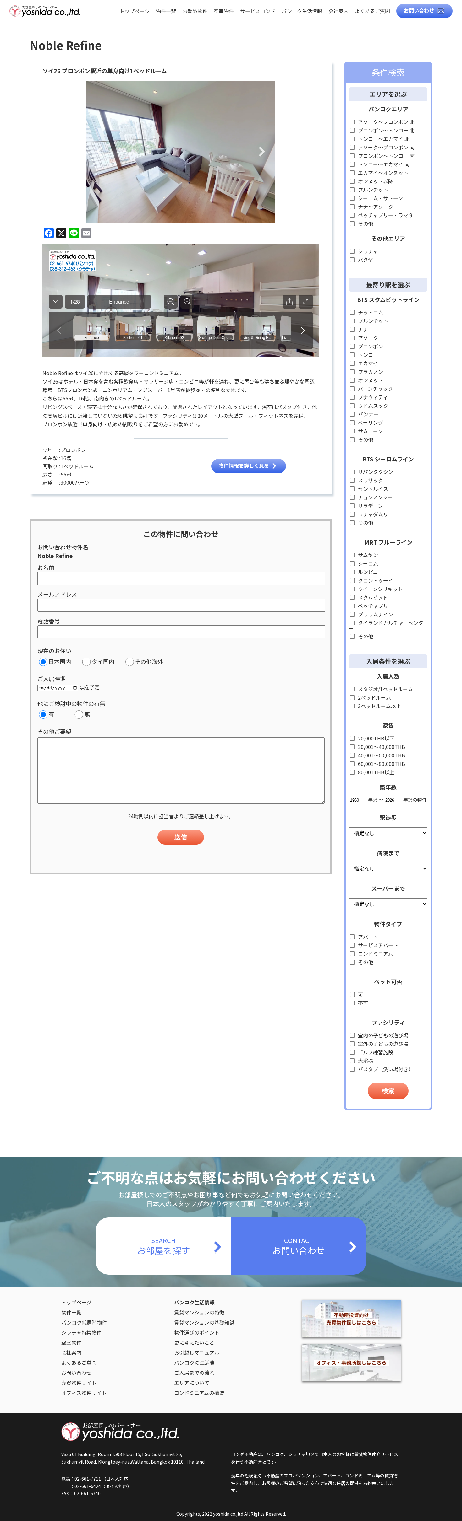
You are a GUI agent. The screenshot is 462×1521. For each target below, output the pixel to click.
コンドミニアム (375, 954)
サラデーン (370, 506)
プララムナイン (375, 614)
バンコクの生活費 (194, 1362)
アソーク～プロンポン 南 (386, 147)
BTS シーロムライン (388, 459)
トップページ (134, 11)
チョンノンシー (375, 497)
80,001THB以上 (375, 772)
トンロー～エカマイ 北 (383, 139)
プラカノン (370, 372)
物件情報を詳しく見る (244, 465)
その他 (365, 224)
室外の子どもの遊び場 (382, 1044)
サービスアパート (377, 945)
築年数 (388, 787)
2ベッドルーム (374, 698)
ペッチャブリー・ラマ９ (385, 215)
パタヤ (365, 260)
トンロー (367, 355)
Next (262, 152)
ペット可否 (388, 981)
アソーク (367, 338)
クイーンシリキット (380, 589)
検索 (388, 1090)
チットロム (370, 312)
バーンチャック (375, 389)
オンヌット (370, 380)
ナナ (362, 329)
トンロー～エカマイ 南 (383, 164)
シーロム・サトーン (380, 198)
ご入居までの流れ (194, 1372)
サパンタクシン (375, 472)
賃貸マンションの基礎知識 (204, 1322)
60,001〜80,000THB (381, 764)
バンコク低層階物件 (84, 1322)
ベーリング (370, 423)
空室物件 (224, 11)
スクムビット (372, 597)
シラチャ (367, 251)
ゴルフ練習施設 (375, 1052)
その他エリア (388, 238)
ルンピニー (370, 572)
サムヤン (367, 555)
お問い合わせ (419, 10)
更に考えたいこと (194, 1342)
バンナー (367, 414)
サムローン (370, 431)
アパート (367, 937)
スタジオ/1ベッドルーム (385, 689)
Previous (99, 152)
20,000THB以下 (375, 738)
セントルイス (372, 489)
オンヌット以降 (375, 181)
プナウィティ (372, 397)
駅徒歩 (388, 817)
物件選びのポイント (196, 1332)
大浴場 (365, 1061)
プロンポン (370, 346)
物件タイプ (388, 924)
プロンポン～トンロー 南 (386, 156)
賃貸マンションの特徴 (199, 1312)
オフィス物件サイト (84, 1392)
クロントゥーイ (375, 580)
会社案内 (338, 11)
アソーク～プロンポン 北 (386, 122)
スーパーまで (388, 888)
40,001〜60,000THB (381, 755)
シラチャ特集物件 (81, 1332)
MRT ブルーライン (388, 542)
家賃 (388, 725)
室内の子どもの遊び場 (382, 1035)
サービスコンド (257, 11)
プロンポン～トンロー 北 (386, 130)
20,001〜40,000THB (381, 747)
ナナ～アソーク (375, 207)
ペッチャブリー (375, 606)
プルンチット (372, 190)
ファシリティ (388, 1022)
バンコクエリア (388, 109)
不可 (362, 1003)
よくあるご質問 (372, 11)
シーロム (367, 564)
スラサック (370, 480)
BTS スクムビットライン (388, 299)
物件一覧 (166, 11)
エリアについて (191, 1382)
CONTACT (298, 1246)
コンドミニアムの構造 (199, 1392)
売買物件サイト (78, 1382)
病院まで (388, 853)
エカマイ (367, 363)
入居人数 (388, 676)
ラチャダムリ (372, 514)
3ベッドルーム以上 (379, 706)
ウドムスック (372, 406)
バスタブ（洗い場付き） (385, 1069)
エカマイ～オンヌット (382, 173)
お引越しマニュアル (196, 1352)
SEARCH (163, 1246)
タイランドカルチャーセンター (386, 625)
